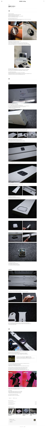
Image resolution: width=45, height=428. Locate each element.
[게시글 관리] (11, 398)
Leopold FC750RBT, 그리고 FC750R (11, 403)
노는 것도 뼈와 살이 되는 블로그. (12, 420)
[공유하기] (10, 398)
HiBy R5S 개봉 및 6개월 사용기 (11, 404)
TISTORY (22, 426)
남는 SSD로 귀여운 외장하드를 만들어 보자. (11, 401)
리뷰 (8, 400)
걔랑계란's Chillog (22, 1)
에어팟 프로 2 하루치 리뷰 (10, 402)
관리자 (24, 426)
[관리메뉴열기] (43, 1)
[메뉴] (1, 1)
